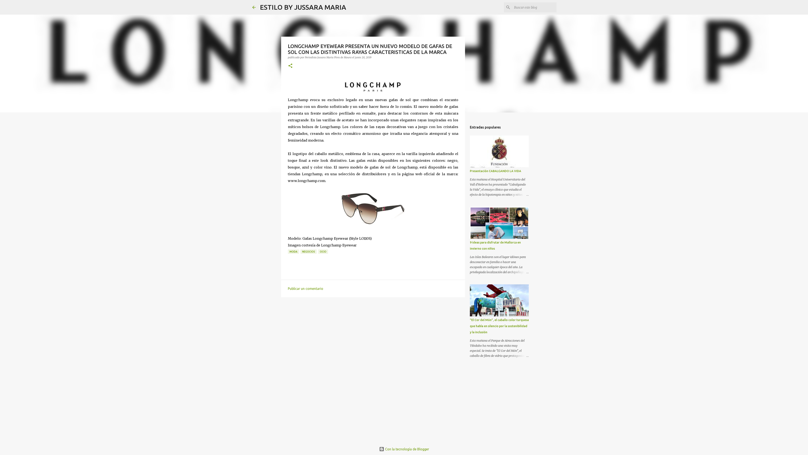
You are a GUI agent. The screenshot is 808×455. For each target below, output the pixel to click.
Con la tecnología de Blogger (406, 449)
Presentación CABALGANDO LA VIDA (495, 171)
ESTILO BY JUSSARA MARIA (303, 7)
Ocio (323, 251)
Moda (293, 251)
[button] (290, 66)
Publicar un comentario (305, 288)
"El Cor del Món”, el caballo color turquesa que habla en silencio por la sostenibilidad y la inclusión (499, 326)
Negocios (308, 251)
